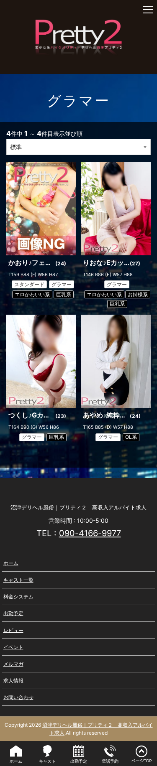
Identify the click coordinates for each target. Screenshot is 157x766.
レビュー (13, 630)
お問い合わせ (18, 697)
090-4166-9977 (90, 533)
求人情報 (13, 680)
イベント (13, 647)
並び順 (73, 133)
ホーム (10, 563)
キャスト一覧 (18, 580)
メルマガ (13, 664)
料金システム (18, 596)
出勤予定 (13, 613)
